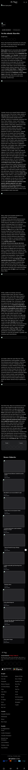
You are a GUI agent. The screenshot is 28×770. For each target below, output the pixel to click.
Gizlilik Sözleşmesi (5, 733)
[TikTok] (19, 663)
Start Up (17, 689)
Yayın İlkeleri (4, 747)
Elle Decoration (19, 697)
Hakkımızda (4, 716)
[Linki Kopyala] (20, 447)
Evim (2, 702)
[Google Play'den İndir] (18, 669)
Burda (2, 697)
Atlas (2, 689)
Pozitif (16, 686)
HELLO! (3, 704)
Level (16, 694)
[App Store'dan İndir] (6, 669)
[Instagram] (3, 663)
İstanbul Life (18, 681)
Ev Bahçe (3, 699)
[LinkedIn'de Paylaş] (11, 39)
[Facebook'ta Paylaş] (2, 39)
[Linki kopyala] (14, 39)
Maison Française (5, 684)
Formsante (3, 681)
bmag (11, 756)
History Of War (19, 676)
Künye (2, 719)
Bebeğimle (17, 702)
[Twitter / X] (11, 663)
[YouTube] (7, 663)
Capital (17, 704)
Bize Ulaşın (4, 721)
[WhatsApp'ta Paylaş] (8, 39)
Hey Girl (3, 707)
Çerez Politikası (5, 742)
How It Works (18, 678)
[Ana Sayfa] (4, 653)
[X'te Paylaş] (5, 39)
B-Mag (3, 694)
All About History (5, 686)
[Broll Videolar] (17, 768)
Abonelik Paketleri (5, 714)
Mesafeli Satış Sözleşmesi (4, 739)
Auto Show (4, 691)
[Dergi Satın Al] (10, 768)
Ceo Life (3, 678)
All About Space (19, 699)
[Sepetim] (24, 2)
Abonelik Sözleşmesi (6, 735)
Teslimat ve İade (5, 745)
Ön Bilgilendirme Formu (5, 729)
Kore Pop (17, 684)
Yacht (16, 691)
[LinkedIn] (15, 663)
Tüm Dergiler (4, 676)
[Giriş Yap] (24, 768)
